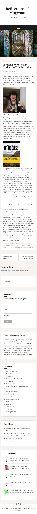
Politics (8, 401)
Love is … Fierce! (27, 482)
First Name (7, 309)
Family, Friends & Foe (12, 379)
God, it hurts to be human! (14, 438)
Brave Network (16, 243)
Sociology (9, 406)
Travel (8, 409)
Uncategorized (10, 412)
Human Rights (10, 391)
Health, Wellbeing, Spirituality (15, 386)
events (29, 243)
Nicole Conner (15, 71)
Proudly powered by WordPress (11, 508)
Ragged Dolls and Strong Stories (16, 436)
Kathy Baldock (6, 245)
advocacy (9, 243)
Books (8, 374)
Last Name (7, 315)
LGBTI (11, 73)
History (8, 389)
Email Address (8, 304)
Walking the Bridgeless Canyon (24, 247)
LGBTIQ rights (12, 247)
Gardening (9, 384)
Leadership (6, 73)
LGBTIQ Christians (20, 245)
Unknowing (9, 441)
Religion (15, 73)
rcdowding (13, 466)
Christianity (24, 243)
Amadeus (30, 508)
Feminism (9, 381)
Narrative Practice (11, 399)
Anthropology (10, 371)
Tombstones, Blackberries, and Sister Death (19, 433)
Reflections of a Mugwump (18, 10)
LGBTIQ (13, 245)
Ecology (8, 376)
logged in (12, 270)
